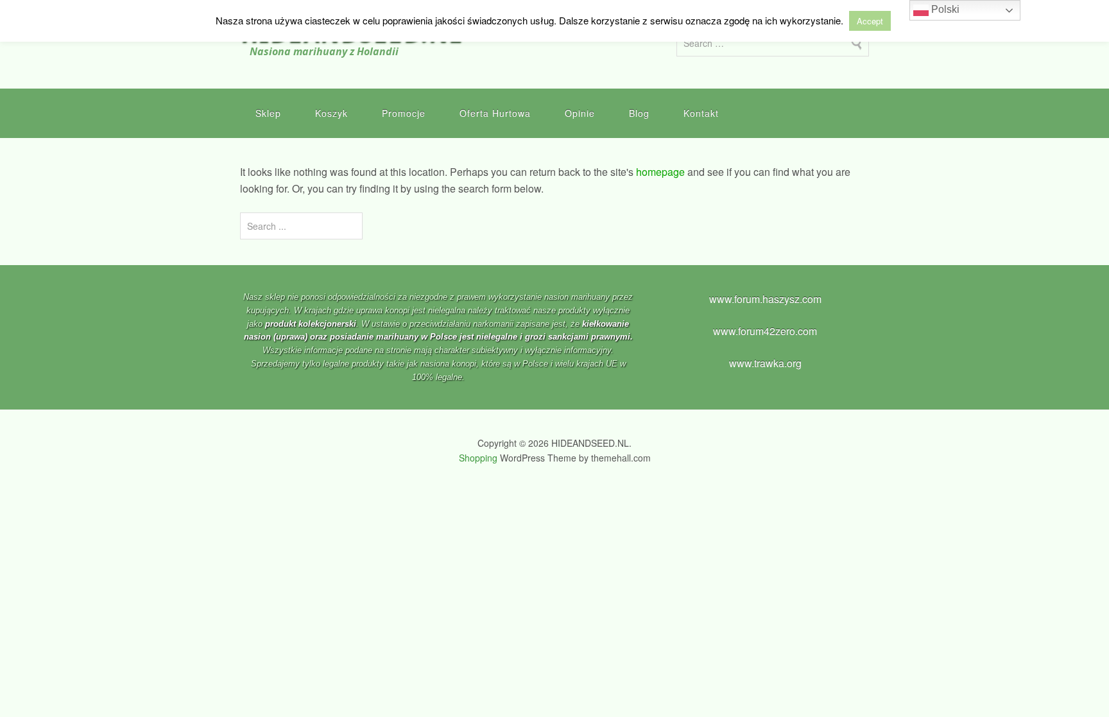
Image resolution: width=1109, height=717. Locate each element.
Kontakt (701, 113)
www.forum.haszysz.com (765, 298)
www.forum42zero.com (765, 331)
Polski (944, 9)
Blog (639, 113)
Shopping (478, 457)
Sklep (268, 113)
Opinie (580, 113)
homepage (660, 171)
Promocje (404, 113)
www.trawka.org (765, 363)
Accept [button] (870, 21)
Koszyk (331, 113)
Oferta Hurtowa (495, 113)
